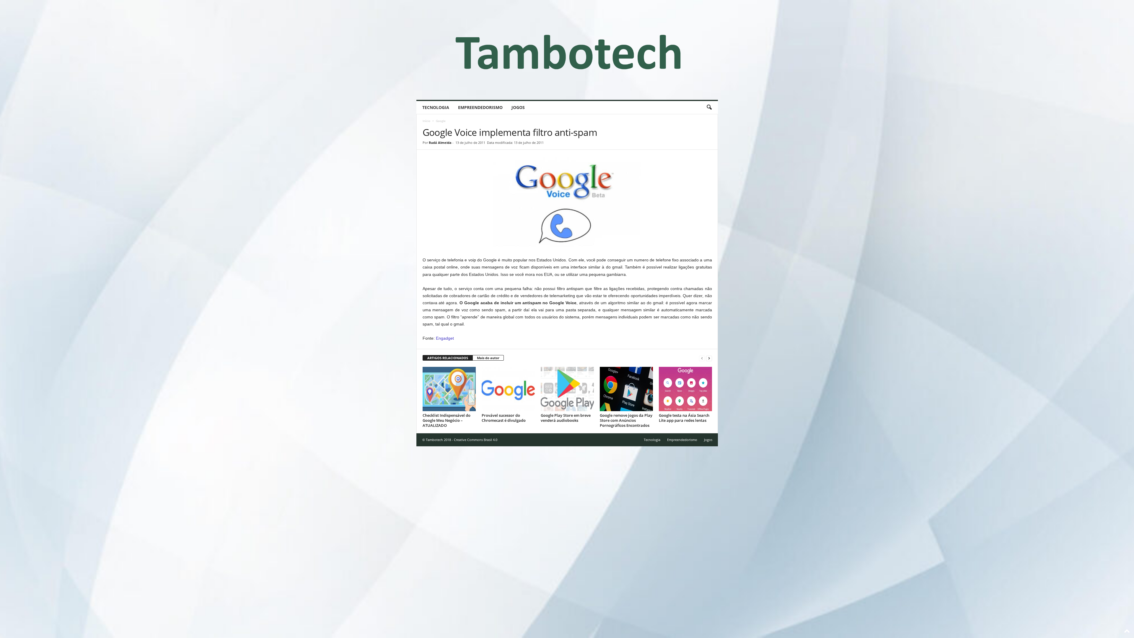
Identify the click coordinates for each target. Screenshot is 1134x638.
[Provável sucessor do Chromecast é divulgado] (508, 389)
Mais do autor (488, 358)
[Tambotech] (567, 50)
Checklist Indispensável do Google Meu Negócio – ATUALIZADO (446, 420)
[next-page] (709, 358)
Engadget (445, 338)
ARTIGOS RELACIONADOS (447, 358)
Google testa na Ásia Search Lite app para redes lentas (684, 418)
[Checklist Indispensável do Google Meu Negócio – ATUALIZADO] (449, 389)
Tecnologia (435, 107)
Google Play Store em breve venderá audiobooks (566, 418)
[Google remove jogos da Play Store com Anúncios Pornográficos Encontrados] (626, 389)
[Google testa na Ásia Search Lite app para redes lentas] (685, 389)
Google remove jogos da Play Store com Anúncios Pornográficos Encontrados (626, 420)
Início (426, 121)
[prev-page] (702, 358)
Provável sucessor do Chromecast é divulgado (504, 418)
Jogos (518, 107)
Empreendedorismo (480, 107)
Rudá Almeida (440, 142)
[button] (709, 107)
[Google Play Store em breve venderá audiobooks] (567, 389)
